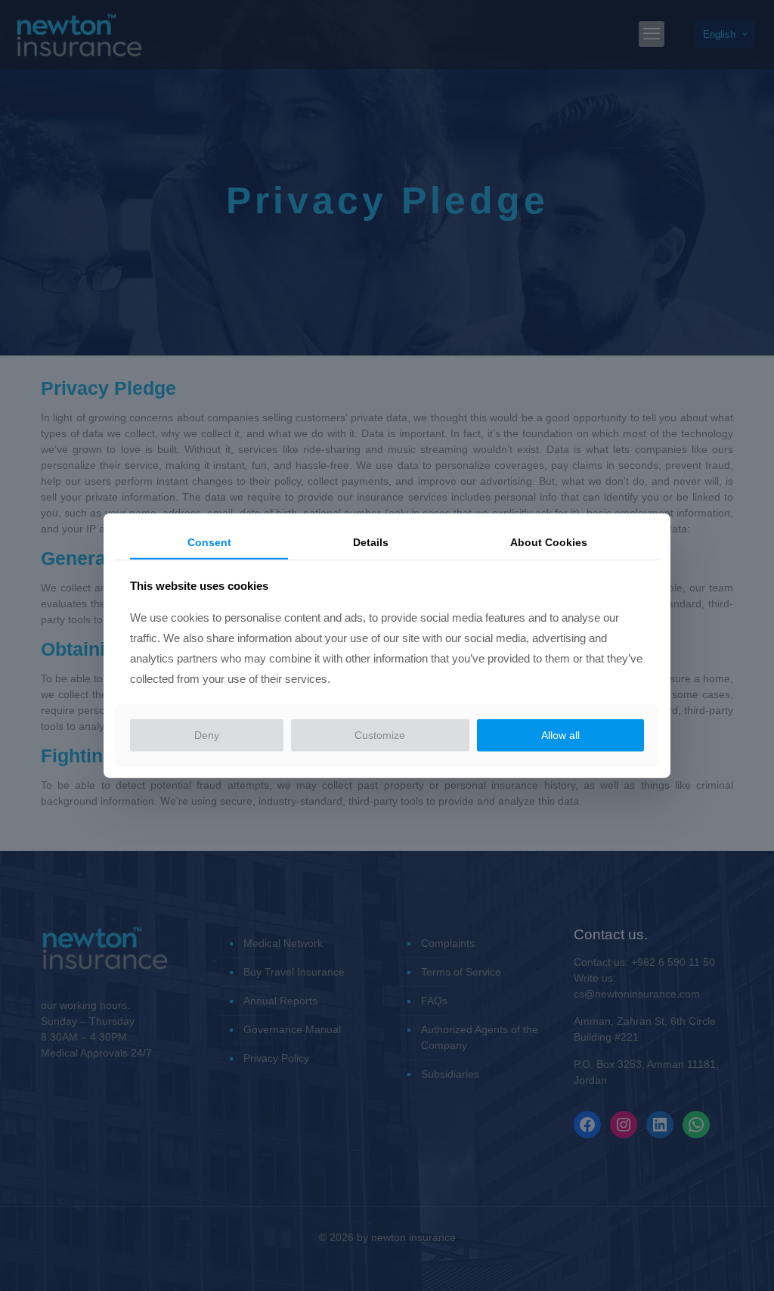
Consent (209, 541)
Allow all (560, 735)
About (548, 541)
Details (371, 541)
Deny (206, 735)
